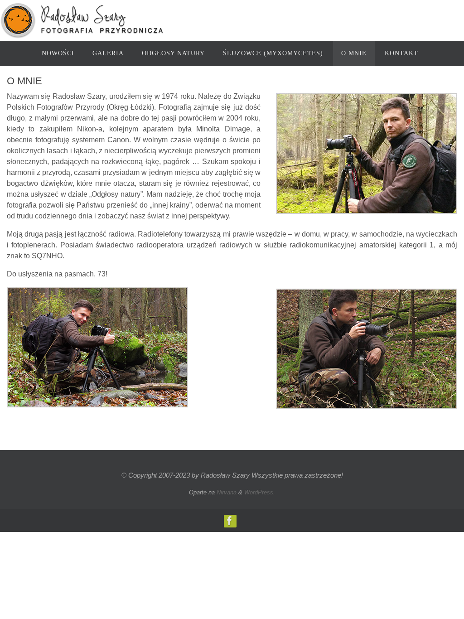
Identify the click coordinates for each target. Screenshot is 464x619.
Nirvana (227, 492)
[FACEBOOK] (230, 521)
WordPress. (259, 492)
